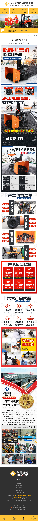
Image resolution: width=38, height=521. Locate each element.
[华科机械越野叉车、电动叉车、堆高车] (19, 473)
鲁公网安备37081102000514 (20, 507)
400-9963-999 (22, 31)
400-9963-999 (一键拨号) (23, 496)
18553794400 (18, 498)
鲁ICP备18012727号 (19, 505)
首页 (4, 518)
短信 (14, 518)
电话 (23, 518)
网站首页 (4, 9)
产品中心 (19, 479)
